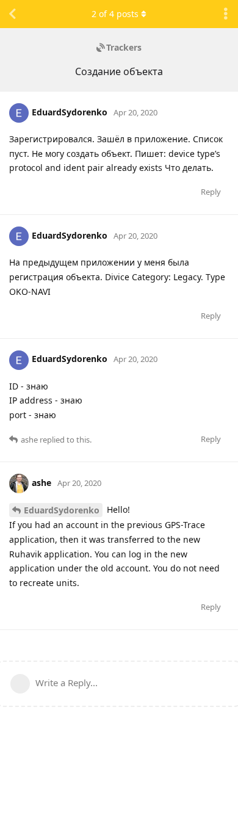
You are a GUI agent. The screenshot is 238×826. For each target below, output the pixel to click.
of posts (115, 14)
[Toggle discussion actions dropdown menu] (226, 14)
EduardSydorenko (61, 510)
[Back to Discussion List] (12, 14)
